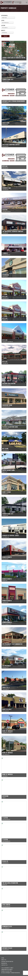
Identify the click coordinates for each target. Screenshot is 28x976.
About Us (3, 959)
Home (2, 958)
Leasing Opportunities (7, 961)
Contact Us (4, 965)
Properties (4, 963)
